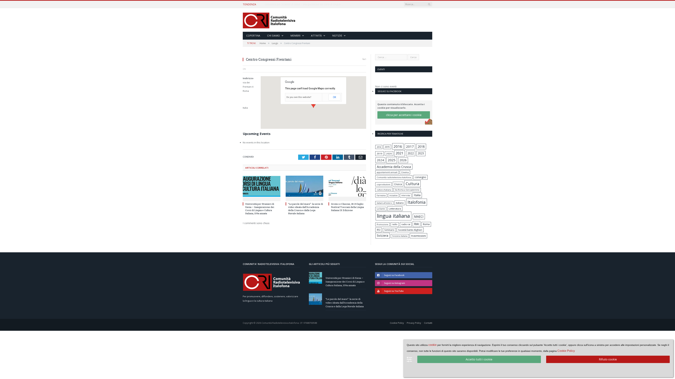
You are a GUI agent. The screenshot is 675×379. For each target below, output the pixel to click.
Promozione (382, 224)
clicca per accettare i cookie (404, 115)
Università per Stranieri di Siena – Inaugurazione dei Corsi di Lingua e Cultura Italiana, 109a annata (259, 208)
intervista (405, 195)
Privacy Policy (414, 322)
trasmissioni (418, 235)
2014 (379, 147)
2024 (380, 160)
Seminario (389, 229)
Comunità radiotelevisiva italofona (394, 177)
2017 (410, 146)
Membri (295, 35)
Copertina (253, 35)
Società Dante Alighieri (410, 229)
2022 (410, 153)
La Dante (381, 208)
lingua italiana (393, 215)
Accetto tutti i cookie (479, 359)
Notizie (337, 35)
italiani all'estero (384, 203)
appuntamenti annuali (387, 172)
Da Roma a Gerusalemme (407, 189)
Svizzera (382, 236)
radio (394, 224)
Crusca (398, 184)
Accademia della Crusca (394, 167)
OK (334, 97)
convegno (420, 177)
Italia (417, 195)
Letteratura (395, 208)
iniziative (393, 195)
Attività (316, 35)
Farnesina (381, 195)
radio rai (405, 224)
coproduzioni (383, 184)
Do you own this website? (299, 97)
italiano (400, 202)
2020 (389, 153)
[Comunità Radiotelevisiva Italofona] (269, 19)
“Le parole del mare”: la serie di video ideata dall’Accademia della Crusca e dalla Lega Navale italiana (305, 4)
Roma (426, 224)
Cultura (412, 183)
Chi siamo (273, 35)
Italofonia (417, 202)
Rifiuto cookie (608, 359)
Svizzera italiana (399, 236)
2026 (403, 160)
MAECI (418, 216)
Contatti (428, 322)
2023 (421, 153)
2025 (392, 160)
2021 (399, 153)
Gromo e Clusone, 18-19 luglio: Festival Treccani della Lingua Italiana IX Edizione (347, 207)
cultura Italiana (384, 189)
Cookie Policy (397, 322)
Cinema (405, 172)
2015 (387, 146)
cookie (432, 344)
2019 (379, 153)
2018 (421, 146)
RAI (416, 224)
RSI (378, 229)
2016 (398, 146)
